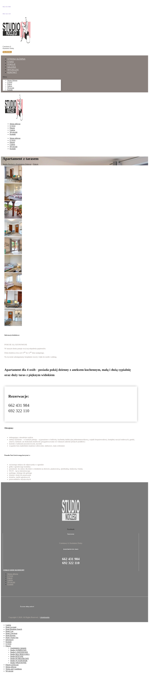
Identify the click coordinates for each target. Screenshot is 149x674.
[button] (7, 52)
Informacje (10, 640)
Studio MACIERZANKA (20, 654)
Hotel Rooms (10, 635)
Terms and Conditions (14, 669)
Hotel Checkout (11, 633)
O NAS (9, 82)
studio (44, 617)
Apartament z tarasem (18, 648)
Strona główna (16, 59)
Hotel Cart (9, 631)
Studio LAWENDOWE (19, 652)
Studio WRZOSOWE (18, 663)
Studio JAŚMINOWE (18, 650)
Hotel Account (11, 627)
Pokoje (9, 84)
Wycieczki (10, 88)
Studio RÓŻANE (16, 656)
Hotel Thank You (12, 638)
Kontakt (12, 72)
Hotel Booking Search (14, 629)
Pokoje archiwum (12, 665)
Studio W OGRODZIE (18, 661)
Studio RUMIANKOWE (19, 658)
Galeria (9, 86)
